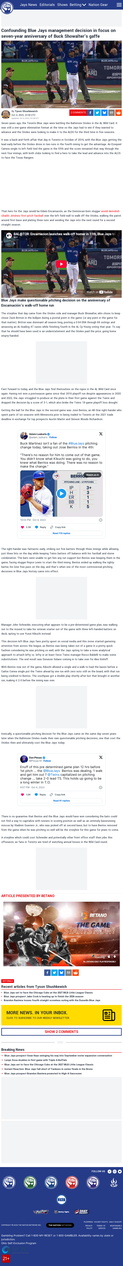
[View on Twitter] (101, 436)
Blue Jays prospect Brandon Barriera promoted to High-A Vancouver (43, 1073)
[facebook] (90, 112)
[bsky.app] (104, 112)
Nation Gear (98, 4)
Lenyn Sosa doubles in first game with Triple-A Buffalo (35, 1060)
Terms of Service (101, 1227)
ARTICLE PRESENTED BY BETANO (27, 896)
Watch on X (92, 474)
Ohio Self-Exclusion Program (18, 1243)
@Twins (53, 775)
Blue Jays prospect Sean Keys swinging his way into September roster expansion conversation (58, 1055)
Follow (53, 437)
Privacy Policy (88, 1227)
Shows (62, 4)
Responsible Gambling (116, 1227)
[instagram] (115, 1171)
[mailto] (111, 112)
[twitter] (97, 112)
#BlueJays (76, 443)
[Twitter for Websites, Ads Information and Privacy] (100, 520)
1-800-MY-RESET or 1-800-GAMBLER (54, 1235)
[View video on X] (61, 493)
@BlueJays (51, 771)
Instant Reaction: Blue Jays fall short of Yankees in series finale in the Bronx (48, 1069)
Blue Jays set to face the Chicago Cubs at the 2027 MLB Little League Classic (49, 1064)
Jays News (28, 4)
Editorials (47, 4)
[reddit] (118, 112)
